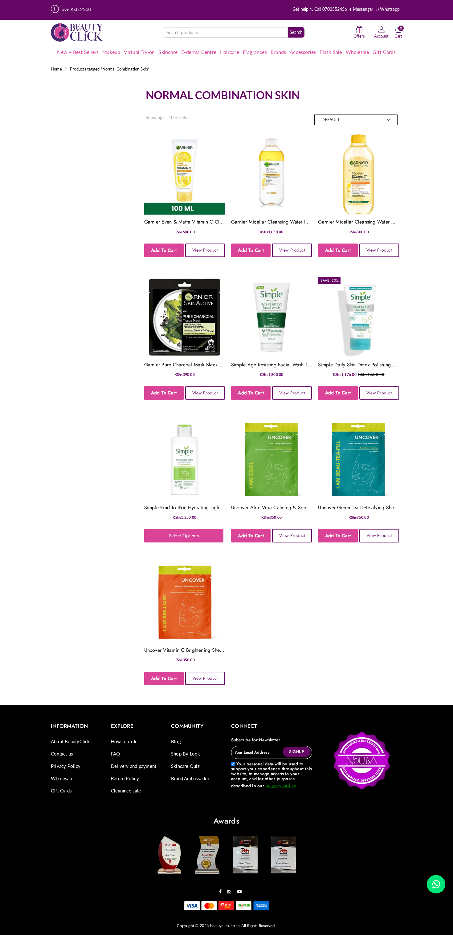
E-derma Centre (198, 52)
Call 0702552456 (330, 9)
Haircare (229, 52)
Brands (278, 52)
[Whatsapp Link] (436, 884)
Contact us (62, 753)
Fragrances (255, 52)
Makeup (111, 52)
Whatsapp (389, 9)
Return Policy (125, 778)
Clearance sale (126, 790)
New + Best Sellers (78, 52)
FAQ (115, 753)
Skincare (168, 52)
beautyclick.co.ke (225, 926)
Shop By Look (185, 753)
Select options (184, 535)
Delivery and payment (133, 766)
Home (56, 68)
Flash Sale (331, 52)
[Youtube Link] (241, 889)
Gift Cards (384, 52)
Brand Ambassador (190, 778)
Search (296, 32)
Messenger (362, 9)
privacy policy (280, 785)
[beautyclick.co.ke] (77, 31)
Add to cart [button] (164, 250)
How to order (125, 741)
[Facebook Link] (222, 889)
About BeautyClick (70, 741)
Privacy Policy (65, 766)
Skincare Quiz (185, 766)
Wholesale (357, 52)
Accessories (303, 52)
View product (205, 250)
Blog (176, 741)
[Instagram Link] (230, 889)
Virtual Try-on (139, 52)
